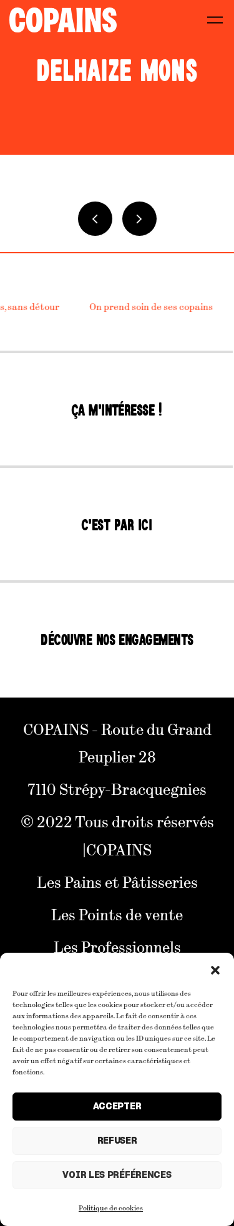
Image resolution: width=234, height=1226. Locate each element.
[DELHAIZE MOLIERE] (95, 219)
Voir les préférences (116, 1175)
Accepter (117, 1106)
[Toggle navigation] (215, 19)
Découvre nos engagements (117, 640)
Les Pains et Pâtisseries (117, 881)
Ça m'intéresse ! (116, 410)
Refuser (117, 1141)
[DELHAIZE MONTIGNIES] (139, 219)
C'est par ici (116, 525)
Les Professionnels (117, 946)
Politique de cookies (111, 1207)
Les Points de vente (117, 914)
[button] (215, 968)
